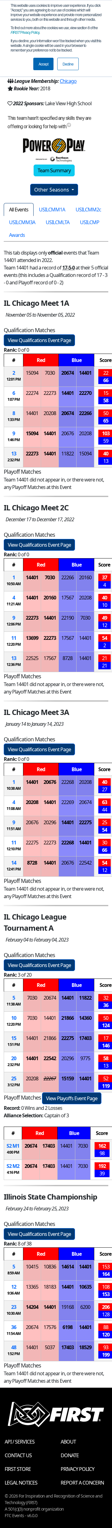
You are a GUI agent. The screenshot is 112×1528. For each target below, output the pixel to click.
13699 (32, 638)
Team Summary (54, 170)
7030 (50, 372)
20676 (67, 433)
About (68, 1441)
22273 (50, 393)
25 (13, 1078)
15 (13, 1038)
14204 (32, 1307)
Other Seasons (52, 189)
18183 (50, 1286)
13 (13, 453)
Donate (70, 1455)
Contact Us (18, 1455)
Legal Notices (21, 1482)
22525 (32, 658)
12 (13, 1286)
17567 (67, 597)
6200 (85, 1307)
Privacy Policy (25, 32)
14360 (85, 1018)
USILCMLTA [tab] (57, 222)
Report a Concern (82, 1482)
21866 (67, 1018)
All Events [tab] (18, 209)
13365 (32, 1286)
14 (13, 862)
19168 (67, 1307)
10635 (85, 1286)
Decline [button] (68, 63)
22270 (85, 393)
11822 (67, 453)
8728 (67, 658)
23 (13, 1307)
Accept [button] (43, 63)
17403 (85, 1038)
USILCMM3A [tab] (22, 222)
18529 (85, 1347)
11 (13, 638)
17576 (50, 1327)
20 (13, 1058)
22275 (85, 822)
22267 (50, 1078)
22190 (67, 617)
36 (13, 1327)
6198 (67, 1327)
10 (13, 1018)
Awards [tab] (17, 235)
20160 (85, 577)
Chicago (68, 81)
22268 (67, 782)
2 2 (13, 1166)
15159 (67, 1078)
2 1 (13, 1145)
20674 (67, 372)
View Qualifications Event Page (39, 340)
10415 (32, 1266)
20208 (50, 413)
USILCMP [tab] (89, 222)
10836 (50, 1266)
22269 (67, 802)
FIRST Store (18, 1469)
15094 (32, 372)
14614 (67, 1266)
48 (13, 1347)
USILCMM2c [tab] (88, 209)
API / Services (20, 1441)
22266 (85, 413)
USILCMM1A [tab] (52, 209)
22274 (32, 393)
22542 (85, 862)
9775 (85, 1058)
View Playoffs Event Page (71, 1098)
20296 (50, 822)
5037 (50, 1347)
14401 (85, 372)
